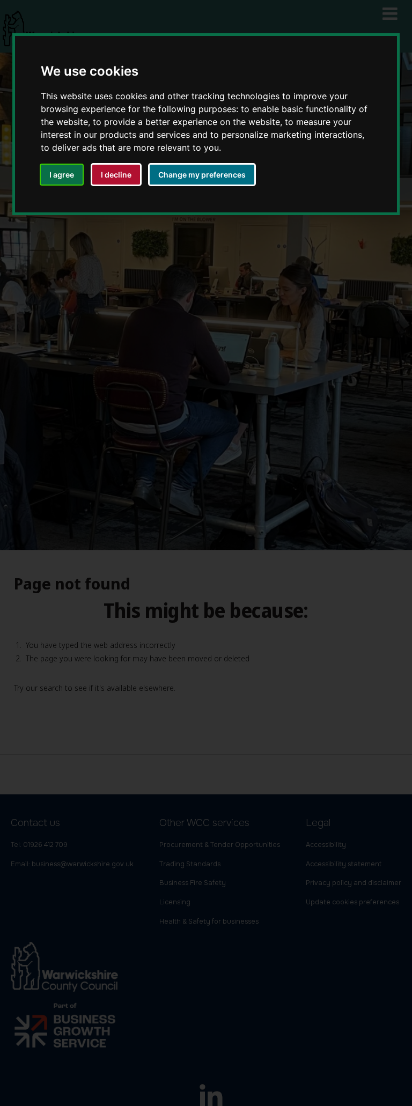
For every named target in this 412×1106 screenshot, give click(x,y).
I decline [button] (116, 174)
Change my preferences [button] (202, 174)
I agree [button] (61, 174)
